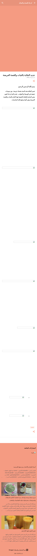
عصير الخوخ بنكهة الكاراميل (28, 531)
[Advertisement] (18, 52)
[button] (34, 81)
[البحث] (2, 3)
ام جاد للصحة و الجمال (25, 3)
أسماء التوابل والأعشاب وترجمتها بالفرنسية (25, 467)
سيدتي (32, 427)
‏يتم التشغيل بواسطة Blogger (17, 550)
